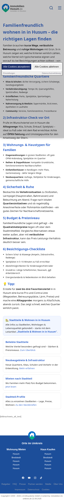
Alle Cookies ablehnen (47, 66)
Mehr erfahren (27, 368)
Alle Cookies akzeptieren (16, 66)
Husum (16, 454)
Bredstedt (16, 457)
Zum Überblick (27, 350)
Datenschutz (33, 489)
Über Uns (58, 484)
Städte (48, 484)
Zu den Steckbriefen (25, 404)
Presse (22, 484)
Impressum (20, 489)
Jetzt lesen (11, 386)
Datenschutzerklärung (51, 73)
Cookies (45, 489)
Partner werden (35, 484)
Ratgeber (5, 484)
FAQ (15, 484)
